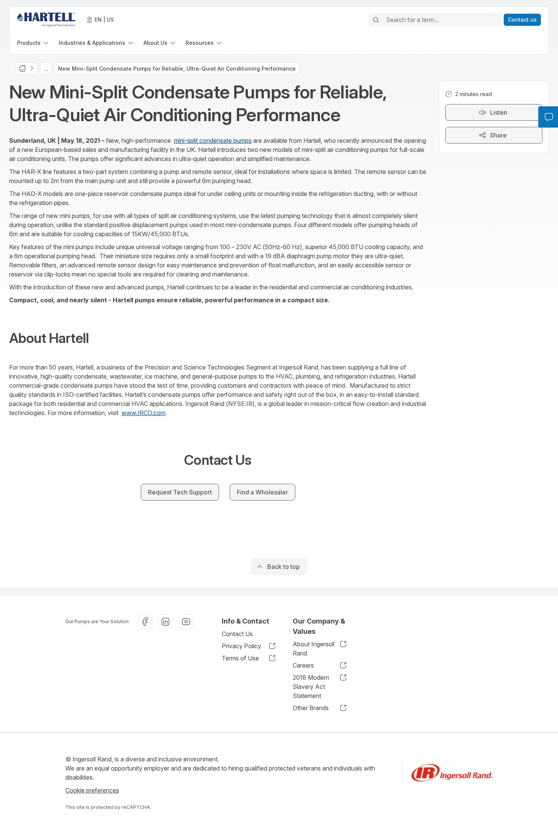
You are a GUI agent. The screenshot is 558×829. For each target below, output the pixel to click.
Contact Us (237, 634)
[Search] (376, 20)
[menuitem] (33, 43)
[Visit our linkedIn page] (165, 621)
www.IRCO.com (143, 413)
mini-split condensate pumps (213, 140)
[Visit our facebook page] (145, 621)
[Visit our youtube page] (186, 621)
